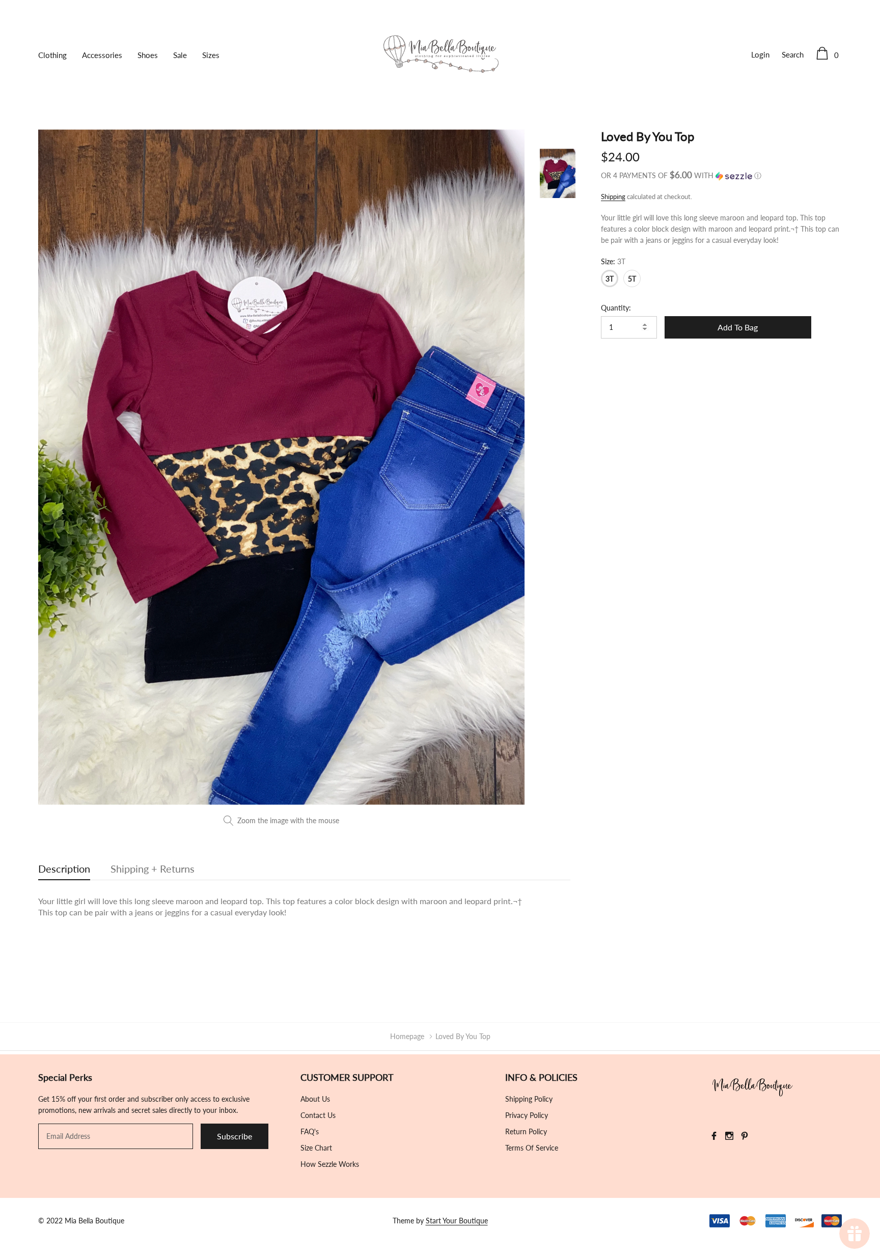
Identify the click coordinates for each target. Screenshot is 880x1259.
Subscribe (234, 1136)
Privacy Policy (526, 1115)
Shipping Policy (529, 1099)
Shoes (148, 55)
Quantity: (616, 307)
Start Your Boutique (457, 1220)
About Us (315, 1099)
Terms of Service (531, 1147)
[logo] (440, 54)
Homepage (407, 1036)
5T (632, 278)
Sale (180, 55)
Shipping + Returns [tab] (153, 868)
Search (793, 54)
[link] (557, 173)
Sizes (210, 55)
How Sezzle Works (329, 1164)
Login (760, 54)
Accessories (102, 55)
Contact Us (318, 1115)
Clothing (52, 55)
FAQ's (309, 1131)
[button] (721, 176)
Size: (613, 261)
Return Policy (526, 1131)
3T (610, 278)
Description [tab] (64, 868)
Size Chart (316, 1147)
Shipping (613, 196)
